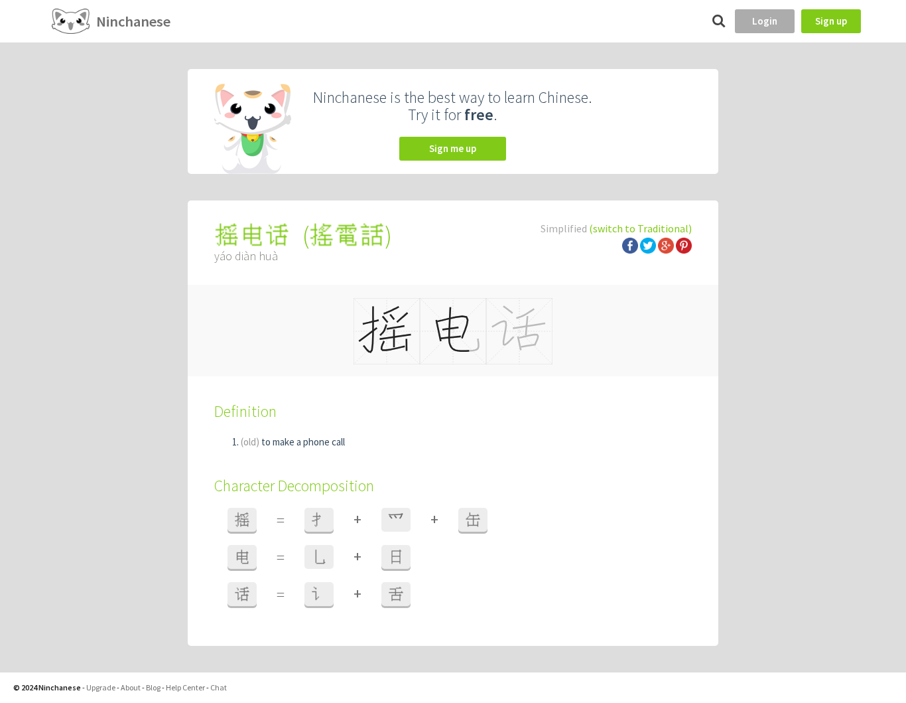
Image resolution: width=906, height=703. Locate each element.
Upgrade (100, 687)
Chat (218, 687)
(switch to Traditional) (640, 228)
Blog (153, 687)
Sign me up (452, 148)
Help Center (185, 687)
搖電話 (347, 235)
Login (764, 21)
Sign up (831, 21)
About (131, 687)
